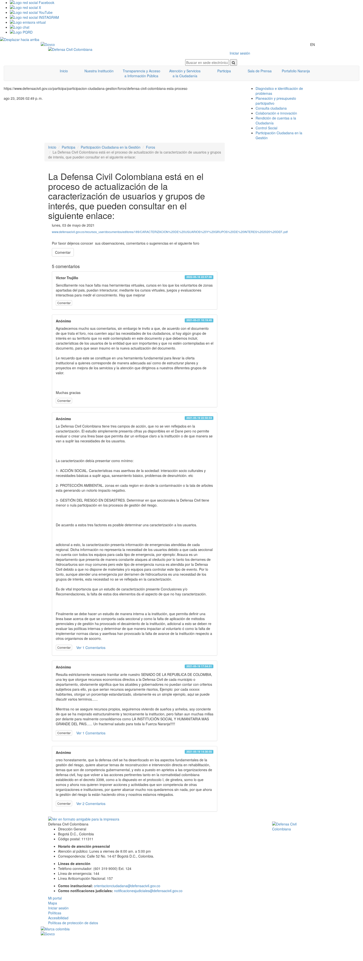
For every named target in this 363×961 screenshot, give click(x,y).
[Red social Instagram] (186, 17)
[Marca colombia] (181, 928)
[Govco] (64, 44)
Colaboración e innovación (276, 113)
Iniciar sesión (240, 53)
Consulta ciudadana (271, 108)
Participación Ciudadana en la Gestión (111, 147)
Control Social (266, 127)
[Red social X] (186, 7)
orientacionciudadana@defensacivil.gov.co (127, 885)
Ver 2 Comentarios (90, 803)
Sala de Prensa (260, 70)
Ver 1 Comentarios (90, 647)
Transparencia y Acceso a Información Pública (141, 73)
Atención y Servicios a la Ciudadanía (185, 73)
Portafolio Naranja (296, 70)
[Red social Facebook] (186, 2)
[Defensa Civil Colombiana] (113, 49)
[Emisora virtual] (186, 22)
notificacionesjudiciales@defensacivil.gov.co (148, 890)
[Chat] (186, 27)
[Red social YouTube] (186, 12)
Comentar (63, 252)
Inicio (64, 70)
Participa (224, 70)
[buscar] (233, 62)
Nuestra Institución (99, 70)
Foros (150, 147)
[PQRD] (186, 32)
